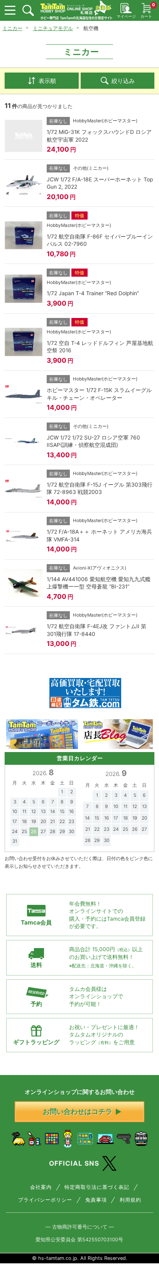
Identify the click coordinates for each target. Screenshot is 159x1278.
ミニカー (12, 28)
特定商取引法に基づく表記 (96, 1187)
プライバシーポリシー (45, 1200)
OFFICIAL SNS (74, 1163)
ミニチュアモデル (53, 28)
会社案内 (41, 1187)
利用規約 (130, 1200)
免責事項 (96, 1200)
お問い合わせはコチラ (77, 1111)
